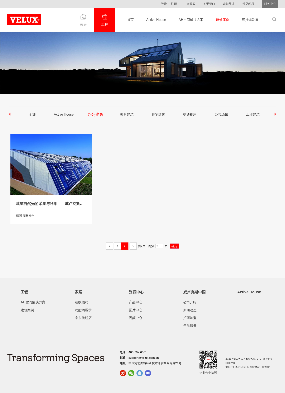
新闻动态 (190, 310)
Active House (156, 20)
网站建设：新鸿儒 (260, 367)
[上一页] (109, 246)
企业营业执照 (208, 372)
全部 (32, 114)
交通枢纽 (190, 114)
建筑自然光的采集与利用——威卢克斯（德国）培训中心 (51, 204)
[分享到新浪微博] (123, 373)
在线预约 (81, 302)
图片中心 (135, 310)
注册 (174, 3)
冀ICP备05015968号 (237, 367)
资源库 (191, 3)
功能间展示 (83, 310)
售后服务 (190, 325)
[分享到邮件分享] (148, 373)
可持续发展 (250, 20)
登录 (164, 3)
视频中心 (135, 318)
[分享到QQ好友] (139, 373)
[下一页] (133, 246)
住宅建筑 (158, 114)
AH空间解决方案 (191, 20)
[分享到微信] (131, 373)
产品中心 (135, 302)
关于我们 (209, 3)
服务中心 (270, 3)
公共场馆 (221, 114)
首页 (130, 20)
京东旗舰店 (83, 318)
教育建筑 (127, 114)
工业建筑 (253, 114)
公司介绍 (190, 302)
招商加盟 (190, 318)
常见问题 (248, 3)
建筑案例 (222, 20)
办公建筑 (95, 114)
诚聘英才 (229, 3)
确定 (174, 246)
